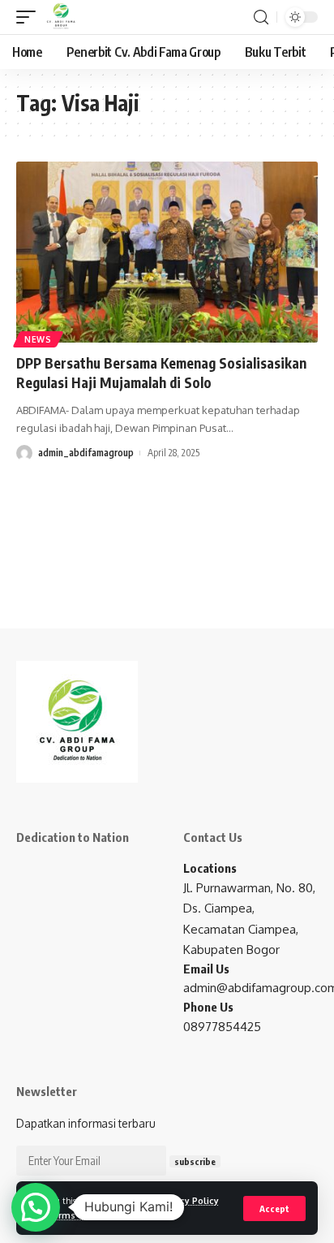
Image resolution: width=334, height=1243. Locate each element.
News (38, 339)
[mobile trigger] (30, 17)
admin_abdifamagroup (86, 453)
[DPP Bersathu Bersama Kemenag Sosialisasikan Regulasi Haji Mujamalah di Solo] (167, 252)
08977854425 (222, 1026)
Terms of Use (76, 1215)
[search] (261, 17)
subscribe (195, 1161)
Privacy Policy (189, 1200)
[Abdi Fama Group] (61, 17)
